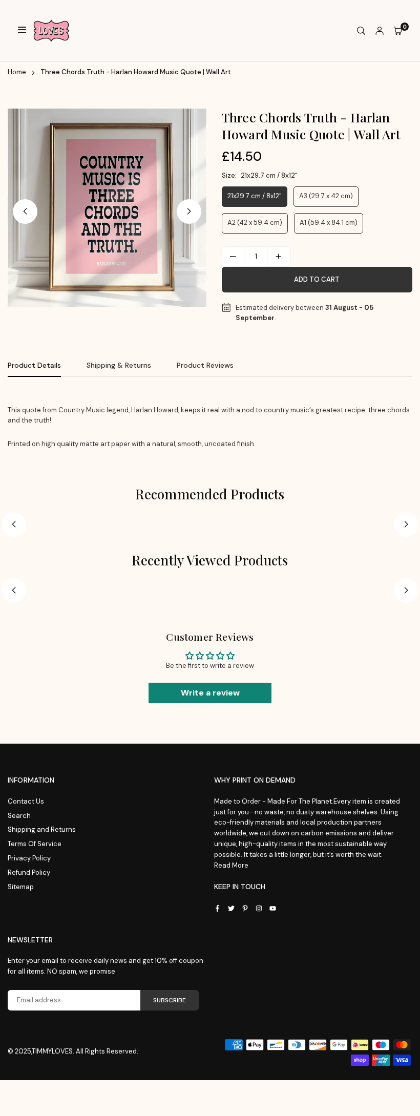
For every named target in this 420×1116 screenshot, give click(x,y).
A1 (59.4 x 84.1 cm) (329, 222)
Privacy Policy (29, 858)
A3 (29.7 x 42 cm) (326, 196)
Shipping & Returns (119, 365)
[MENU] (22, 30)
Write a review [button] (210, 692)
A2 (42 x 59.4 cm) (254, 222)
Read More (231, 865)
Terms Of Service (34, 843)
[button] (189, 211)
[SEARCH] (361, 30)
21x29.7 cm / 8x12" (254, 196)
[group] (107, 208)
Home (17, 72)
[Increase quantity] (278, 256)
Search (19, 815)
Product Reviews (205, 365)
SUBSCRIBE (169, 1000)
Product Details (34, 365)
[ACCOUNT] (379, 30)
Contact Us (26, 801)
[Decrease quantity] (233, 256)
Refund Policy (29, 872)
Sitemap (21, 886)
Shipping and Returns (42, 829)
